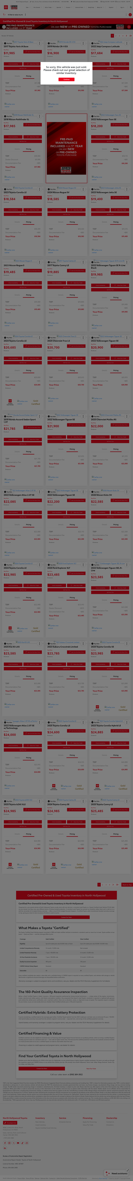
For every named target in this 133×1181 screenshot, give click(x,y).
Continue (66, 79)
